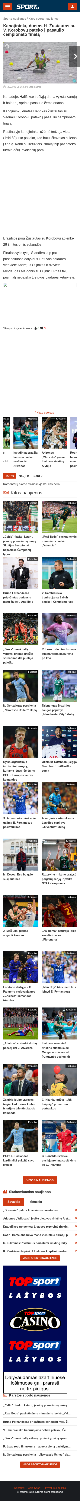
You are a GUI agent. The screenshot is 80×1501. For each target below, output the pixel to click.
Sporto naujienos (14, 18)
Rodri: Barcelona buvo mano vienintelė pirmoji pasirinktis (41, 1235)
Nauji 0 (24, 476)
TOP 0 (9, 476)
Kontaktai (19, 1487)
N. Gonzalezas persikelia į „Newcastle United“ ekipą (37, 1454)
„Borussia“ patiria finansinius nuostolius (30, 1210)
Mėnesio (35, 1201)
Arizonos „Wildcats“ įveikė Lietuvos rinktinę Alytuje (37, 1218)
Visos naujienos (40, 1180)
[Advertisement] (40, 195)
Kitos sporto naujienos (43, 18)
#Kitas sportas (44, 412)
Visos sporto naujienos (40, 1258)
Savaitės (13, 1201)
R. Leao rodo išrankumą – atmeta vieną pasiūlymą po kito (41, 1446)
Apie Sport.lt (35, 1487)
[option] (54, 445)
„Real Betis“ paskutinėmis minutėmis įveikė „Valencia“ (39, 1413)
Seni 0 (37, 476)
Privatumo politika (55, 1487)
